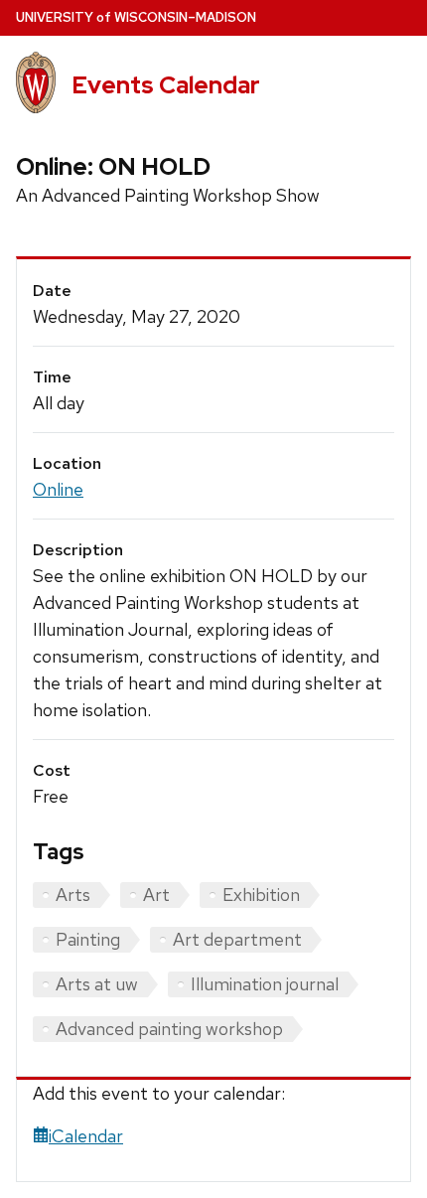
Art (156, 894)
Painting (88, 939)
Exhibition (261, 894)
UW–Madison (136, 17)
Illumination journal (265, 984)
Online (58, 489)
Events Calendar (165, 85)
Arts (73, 894)
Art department (237, 939)
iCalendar (86, 1135)
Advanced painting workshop (169, 1028)
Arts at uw (97, 984)
